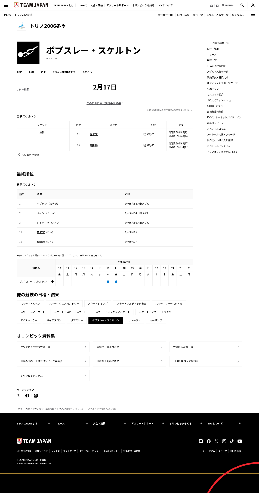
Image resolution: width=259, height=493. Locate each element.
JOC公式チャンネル (217, 100)
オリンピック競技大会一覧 (35, 347)
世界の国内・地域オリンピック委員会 (41, 361)
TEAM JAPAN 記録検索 (186, 361)
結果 (43, 72)
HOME (20, 408)
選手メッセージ (215, 123)
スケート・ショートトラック (155, 312)
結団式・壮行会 (215, 106)
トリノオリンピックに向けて (222, 151)
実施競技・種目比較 (217, 77)
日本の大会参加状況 (108, 361)
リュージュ (134, 320)
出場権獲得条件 (215, 111)
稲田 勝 (94, 145)
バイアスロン (54, 320)
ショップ (222, 450)
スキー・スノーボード (32, 312)
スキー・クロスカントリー (64, 303)
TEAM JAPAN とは (27, 423)
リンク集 (55, 450)
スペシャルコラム (216, 129)
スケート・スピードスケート (70, 312)
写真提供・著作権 (131, 450)
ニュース (82, 5)
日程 (31, 72)
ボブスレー (77, 320)
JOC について (215, 423)
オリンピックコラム (31, 375)
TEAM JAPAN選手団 (64, 72)
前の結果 (24, 89)
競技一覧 (198, 15)
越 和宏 (94, 134)
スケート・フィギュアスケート (112, 312)
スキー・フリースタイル (168, 303)
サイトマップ (69, 450)
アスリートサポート (117, 5)
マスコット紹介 (215, 94)
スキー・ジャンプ (98, 303)
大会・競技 (99, 423)
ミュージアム (208, 450)
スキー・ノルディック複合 (131, 303)
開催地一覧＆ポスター (109, 347)
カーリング (156, 320)
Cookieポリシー (112, 450)
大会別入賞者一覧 (183, 347)
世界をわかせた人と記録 (220, 140)
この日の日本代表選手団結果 (104, 103)
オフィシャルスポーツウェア (222, 83)
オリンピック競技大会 (43, 408)
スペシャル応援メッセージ (221, 134)
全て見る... (238, 15)
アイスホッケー (29, 320)
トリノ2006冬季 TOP (218, 43)
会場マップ (213, 89)
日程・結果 (183, 15)
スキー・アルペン (30, 303)
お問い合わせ (41, 450)
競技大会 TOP (166, 15)
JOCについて (165, 5)
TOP (19, 72)
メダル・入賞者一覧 (217, 15)
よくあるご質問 (24, 450)
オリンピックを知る (143, 5)
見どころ (87, 72)
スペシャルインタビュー (220, 146)
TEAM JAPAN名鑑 (216, 66)
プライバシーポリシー (90, 450)
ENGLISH (238, 450)
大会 (28, 408)
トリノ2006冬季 (64, 408)
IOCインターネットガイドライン (224, 117)
